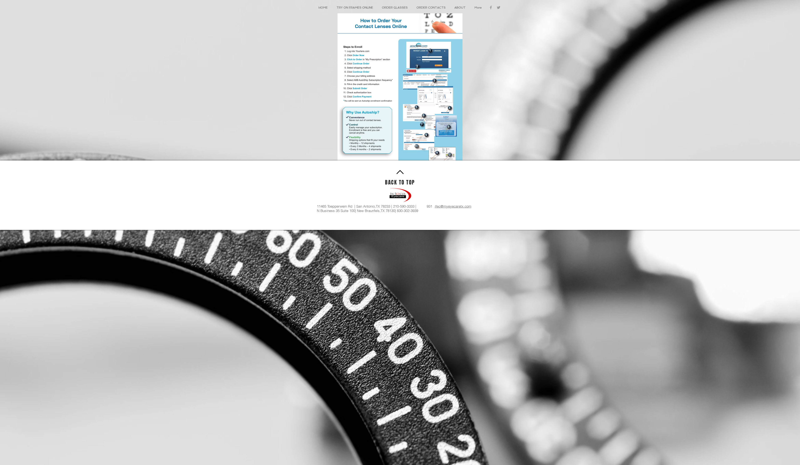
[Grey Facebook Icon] (491, 7)
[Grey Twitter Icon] (498, 7)
